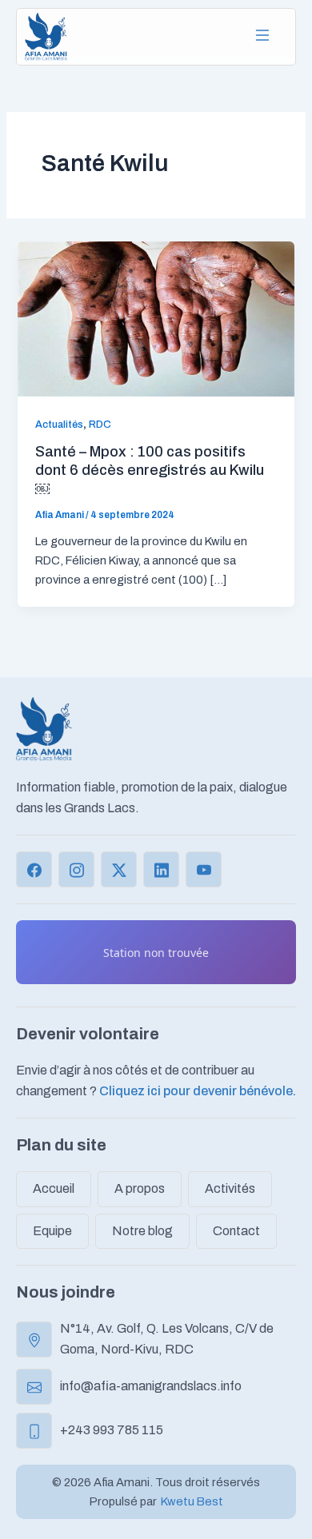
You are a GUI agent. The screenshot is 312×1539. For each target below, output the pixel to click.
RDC (100, 424)
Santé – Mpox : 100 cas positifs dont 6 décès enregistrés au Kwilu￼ (149, 470)
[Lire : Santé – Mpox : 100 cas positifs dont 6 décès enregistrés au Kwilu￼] (156, 318)
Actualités (59, 424)
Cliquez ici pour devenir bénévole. (197, 1091)
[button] (262, 37)
